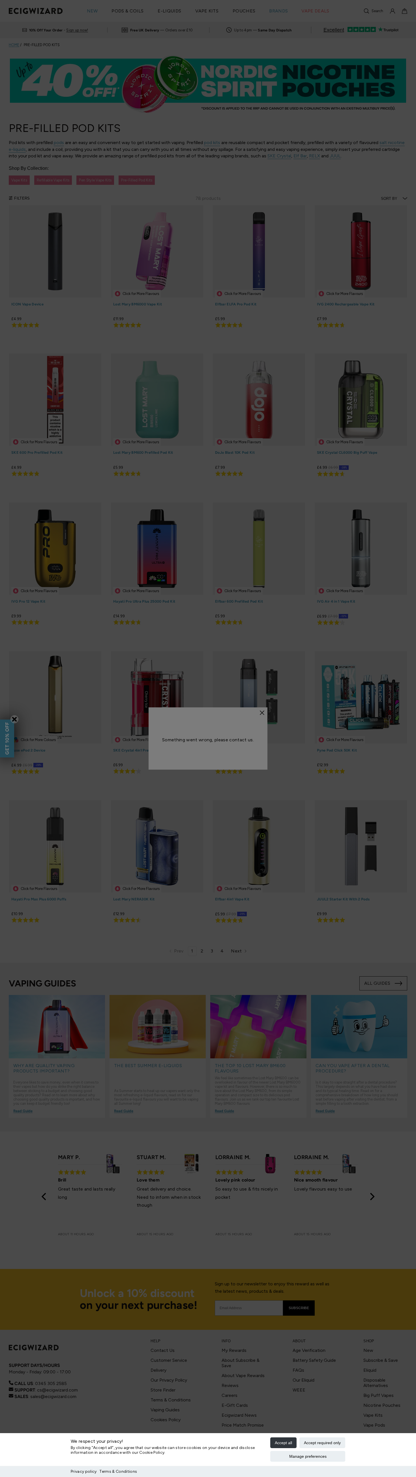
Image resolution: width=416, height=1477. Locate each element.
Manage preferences (308, 1456)
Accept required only (322, 1442)
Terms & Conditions (118, 1471)
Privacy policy (84, 1471)
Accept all (283, 1442)
